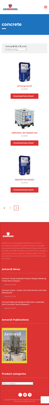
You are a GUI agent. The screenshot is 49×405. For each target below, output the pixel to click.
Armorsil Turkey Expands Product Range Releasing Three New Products (24, 279)
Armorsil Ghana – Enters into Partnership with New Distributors (24, 291)
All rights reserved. (28, 401)
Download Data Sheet (23, 96)
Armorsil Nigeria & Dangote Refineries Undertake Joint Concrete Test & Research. (23, 303)
